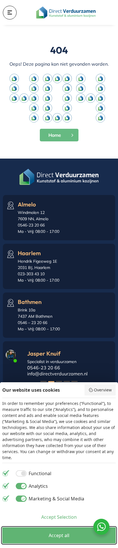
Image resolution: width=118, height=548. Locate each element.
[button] (43, 381)
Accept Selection (59, 517)
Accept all (59, 535)
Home (54, 135)
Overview (103, 390)
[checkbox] (32, 473)
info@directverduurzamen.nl (57, 374)
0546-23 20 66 (43, 367)
